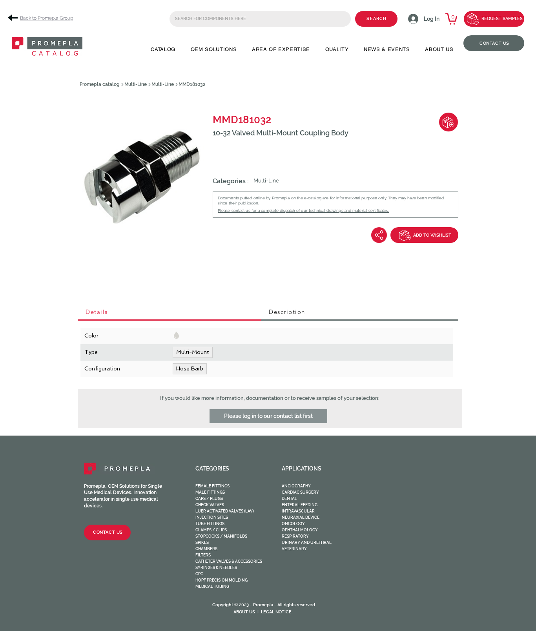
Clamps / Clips (211, 530)
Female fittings (212, 486)
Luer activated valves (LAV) (224, 511)
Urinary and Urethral (307, 542)
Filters (203, 555)
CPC (199, 574)
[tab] (169, 312)
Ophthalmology (300, 530)
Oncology (293, 524)
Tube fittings (209, 524)
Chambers (206, 549)
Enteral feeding (299, 505)
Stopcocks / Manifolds (221, 536)
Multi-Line (135, 84)
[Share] (379, 235)
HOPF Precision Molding (221, 580)
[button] (163, 49)
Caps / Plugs (209, 498)
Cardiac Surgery (300, 492)
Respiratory (295, 536)
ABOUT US (244, 612)
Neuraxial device (300, 517)
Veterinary (294, 549)
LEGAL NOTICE (276, 612)
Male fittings (210, 492)
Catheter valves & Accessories (228, 561)
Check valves (209, 505)
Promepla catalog (100, 84)
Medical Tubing (212, 586)
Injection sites (211, 517)
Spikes (202, 542)
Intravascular (298, 511)
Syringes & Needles (216, 567)
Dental (289, 498)
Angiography (296, 486)
